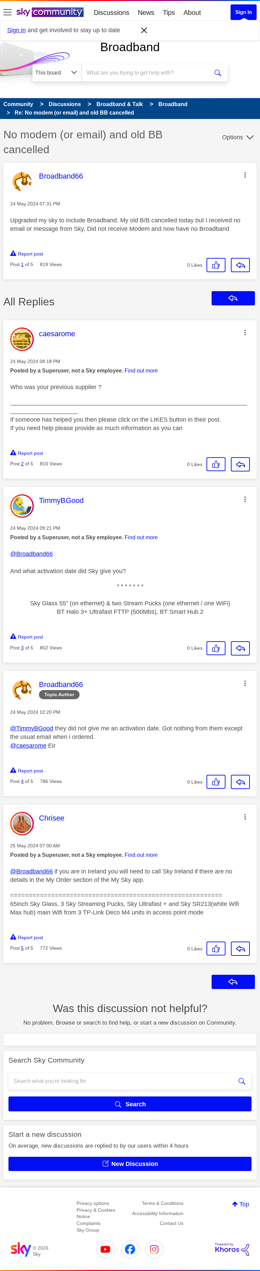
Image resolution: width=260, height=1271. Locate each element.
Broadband (130, 47)
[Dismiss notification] (144, 30)
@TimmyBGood (31, 728)
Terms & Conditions (162, 1203)
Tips (169, 12)
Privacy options (93, 1203)
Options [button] (232, 137)
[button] (245, 175)
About (192, 12)
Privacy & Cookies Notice (96, 1213)
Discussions (111, 12)
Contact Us (171, 1223)
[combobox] (147, 72)
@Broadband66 (31, 553)
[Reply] (240, 265)
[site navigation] (7, 12)
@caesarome (28, 745)
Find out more (141, 371)
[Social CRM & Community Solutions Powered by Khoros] (232, 1249)
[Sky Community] (50, 12)
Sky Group (88, 1230)
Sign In (243, 12)
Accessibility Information (157, 1213)
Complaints (89, 1223)
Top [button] (244, 1204)
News (146, 12)
